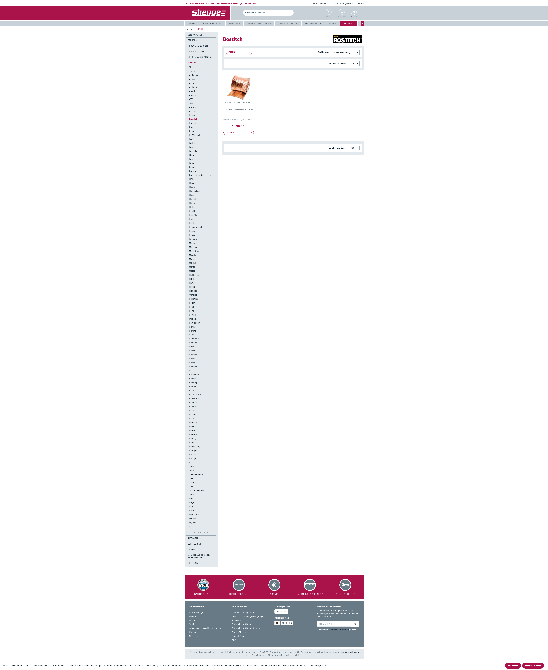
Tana (191, 466)
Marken (192, 62)
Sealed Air (194, 398)
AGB (234, 640)
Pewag (192, 315)
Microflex (193, 255)
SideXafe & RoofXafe (199, 532)
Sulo (191, 462)
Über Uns (193, 563)
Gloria (191, 167)
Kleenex (192, 231)
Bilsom (192, 115)
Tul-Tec (192, 494)
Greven (192, 171)
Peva (191, 311)
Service (323, 3)
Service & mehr (196, 544)
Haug (191, 195)
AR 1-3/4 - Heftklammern (238, 102)
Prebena (193, 342)
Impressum (237, 620)
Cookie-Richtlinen (240, 632)
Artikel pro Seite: (337, 63)
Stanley (192, 438)
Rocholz (192, 358)
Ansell (192, 91)
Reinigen (192, 40)
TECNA (192, 470)
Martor (192, 243)
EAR (191, 139)
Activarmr (193, 75)
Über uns (360, 3)
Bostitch (193, 119)
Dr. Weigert (194, 135)
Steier (192, 442)
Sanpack (193, 378)
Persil (191, 307)
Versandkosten (352, 652)
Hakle (191, 183)
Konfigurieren (533, 665)
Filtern (232, 52)
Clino (191, 131)
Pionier (192, 327)
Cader (192, 127)
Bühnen (192, 123)
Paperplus (193, 299)
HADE (192, 179)
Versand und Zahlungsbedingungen (248, 616)
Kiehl (191, 223)
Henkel (192, 199)
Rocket (192, 362)
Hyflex (192, 207)
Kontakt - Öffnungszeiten (341, 3)
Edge (191, 147)
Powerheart (194, 338)
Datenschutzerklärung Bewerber (247, 628)
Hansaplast (194, 191)
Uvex (191, 506)
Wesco (192, 518)
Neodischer (194, 275)
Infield (192, 211)
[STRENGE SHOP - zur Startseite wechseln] (209, 13)
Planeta (192, 331)
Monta (192, 267)
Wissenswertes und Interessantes (199, 556)
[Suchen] (291, 13)
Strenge (192, 458)
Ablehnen (513, 665)
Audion (192, 107)
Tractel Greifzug (196, 490)
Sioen (191, 418)
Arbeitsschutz (196, 51)
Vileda (192, 510)
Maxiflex (193, 247)
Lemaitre (193, 239)
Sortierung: (323, 52)
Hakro (192, 187)
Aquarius (193, 95)
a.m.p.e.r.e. (194, 71)
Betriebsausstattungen (201, 57)
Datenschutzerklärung (242, 624)
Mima (191, 259)
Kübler (192, 235)
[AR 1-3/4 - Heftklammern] (238, 87)
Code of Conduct (239, 636)
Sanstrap (193, 382)
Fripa (191, 163)
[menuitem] (313, 3)
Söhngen (193, 422)
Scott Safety (195, 394)
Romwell (193, 366)
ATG (191, 99)
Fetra (191, 159)
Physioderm (194, 323)
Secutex (193, 402)
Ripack (192, 350)
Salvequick (194, 374)
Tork (191, 486)
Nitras (192, 279)
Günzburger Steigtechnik (200, 175)
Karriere (313, 3)
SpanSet (193, 434)
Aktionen (193, 538)
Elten (191, 155)
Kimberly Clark (195, 227)
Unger (192, 502)
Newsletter (194, 636)
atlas (191, 103)
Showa (192, 406)
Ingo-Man (193, 215)
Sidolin (192, 410)
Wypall (192, 522)
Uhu (191, 498)
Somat (192, 426)
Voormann (194, 514)
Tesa (191, 478)
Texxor (192, 482)
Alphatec (193, 87)
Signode (193, 414)
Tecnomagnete (196, 474)
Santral (192, 386)
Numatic (193, 291)
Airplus (192, 83)
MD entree (194, 251)
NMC (191, 283)
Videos (191, 549)
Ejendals (193, 151)
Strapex (192, 454)
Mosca (192, 271)
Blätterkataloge (196, 612)
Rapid (191, 346)
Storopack (193, 450)
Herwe (192, 203)
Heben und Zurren (198, 46)
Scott (191, 390)
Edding (192, 143)
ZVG (191, 526)
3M (190, 67)
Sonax (192, 430)
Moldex (192, 263)
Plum (191, 335)
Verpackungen (196, 35)
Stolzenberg (194, 446)
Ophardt (193, 295)
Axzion (192, 111)
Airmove (193, 79)
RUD (191, 370)
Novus (192, 287)
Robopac (193, 354)
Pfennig (192, 319)
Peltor (192, 303)
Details (230, 132)
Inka (191, 219)
